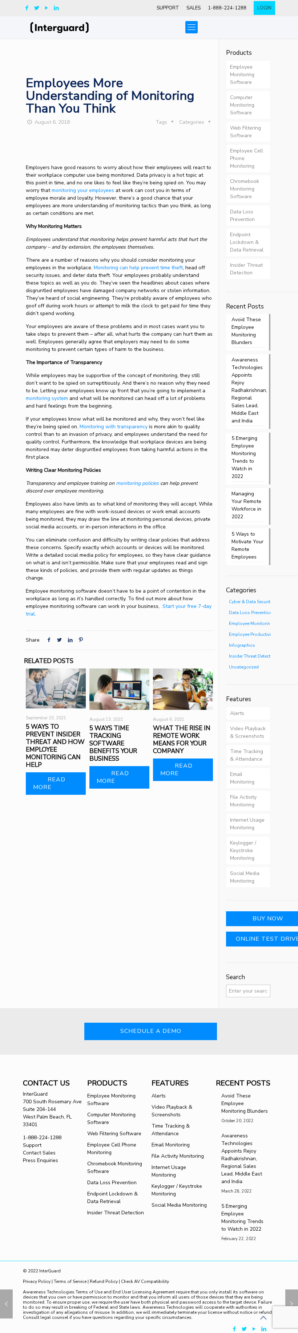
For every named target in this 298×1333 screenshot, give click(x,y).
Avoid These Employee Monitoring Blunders (246, 331)
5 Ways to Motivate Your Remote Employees (247, 545)
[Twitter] (36, 8)
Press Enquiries (40, 1160)
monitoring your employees (83, 190)
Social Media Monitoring (244, 877)
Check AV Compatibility (145, 1281)
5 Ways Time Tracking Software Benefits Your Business (113, 743)
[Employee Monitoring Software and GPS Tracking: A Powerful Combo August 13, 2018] (291, 1303)
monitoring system (47, 398)
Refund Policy (104, 1281)
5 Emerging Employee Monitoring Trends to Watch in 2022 (244, 457)
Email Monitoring (242, 778)
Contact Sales (39, 1152)
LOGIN (264, 8)
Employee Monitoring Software (242, 75)
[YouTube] (46, 8)
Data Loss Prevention (242, 215)
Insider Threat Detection (246, 269)
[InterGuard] (67, 27)
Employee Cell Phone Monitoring (246, 158)
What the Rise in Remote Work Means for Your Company (181, 739)
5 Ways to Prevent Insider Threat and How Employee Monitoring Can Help (55, 746)
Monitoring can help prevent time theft (138, 267)
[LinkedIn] (56, 8)
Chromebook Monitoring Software (244, 189)
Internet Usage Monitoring (247, 824)
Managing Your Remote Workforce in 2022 (246, 505)
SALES (193, 8)
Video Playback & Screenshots (248, 732)
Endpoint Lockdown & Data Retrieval (246, 242)
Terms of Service (70, 1281)
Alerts (237, 713)
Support (32, 1145)
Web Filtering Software (245, 131)
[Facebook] (27, 8)
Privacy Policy (37, 1281)
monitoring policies (137, 483)
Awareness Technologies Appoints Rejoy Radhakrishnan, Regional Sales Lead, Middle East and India (248, 390)
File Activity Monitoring (243, 801)
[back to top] (263, 1318)
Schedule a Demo (150, 1031)
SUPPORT (168, 8)
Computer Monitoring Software (242, 105)
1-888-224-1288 (227, 8)
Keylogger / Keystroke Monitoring (243, 850)
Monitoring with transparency (114, 426)
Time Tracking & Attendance (246, 755)
